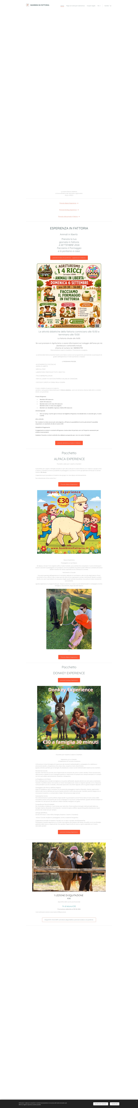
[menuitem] (62, 6)
